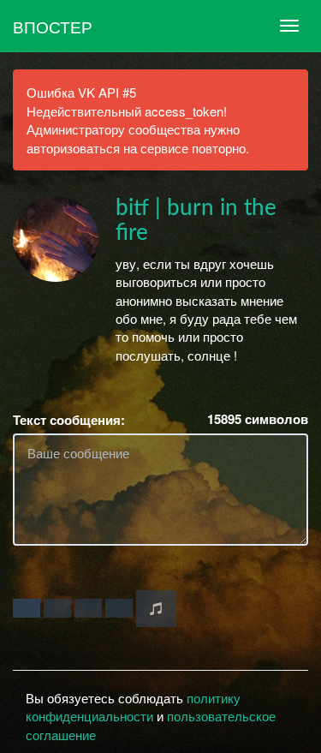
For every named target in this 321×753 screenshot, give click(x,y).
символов (257, 419)
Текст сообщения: (69, 420)
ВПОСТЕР (52, 26)
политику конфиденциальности (133, 707)
